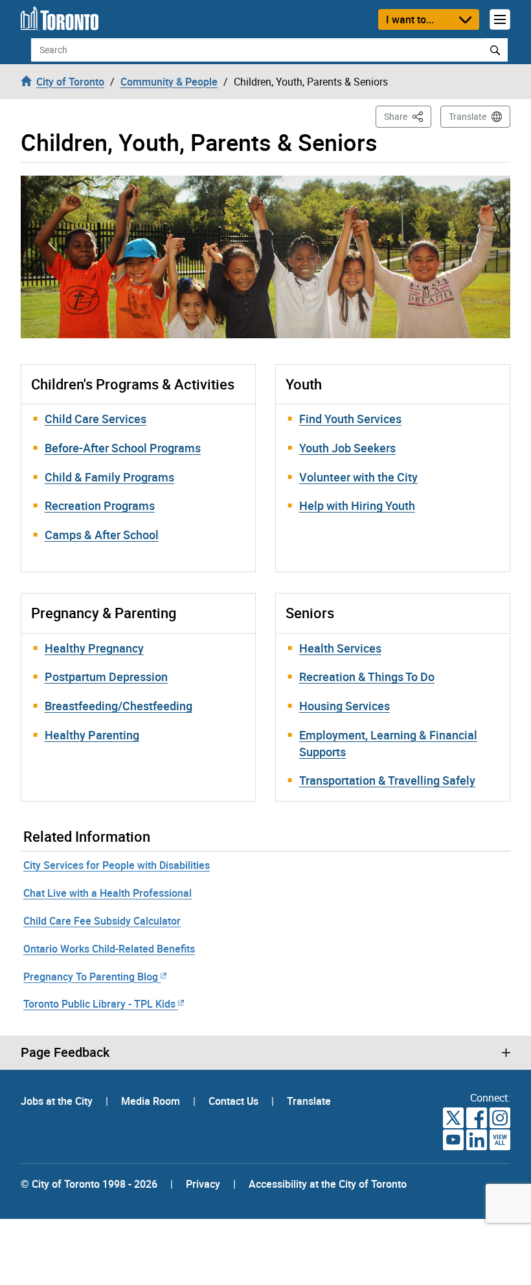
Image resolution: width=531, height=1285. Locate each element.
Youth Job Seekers (347, 448)
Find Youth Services (350, 418)
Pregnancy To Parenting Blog (90, 976)
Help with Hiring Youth (357, 505)
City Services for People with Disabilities (116, 865)
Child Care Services (95, 418)
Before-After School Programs (123, 448)
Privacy (203, 1184)
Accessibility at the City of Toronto (328, 1184)
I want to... (410, 19)
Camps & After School (102, 534)
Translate (467, 116)
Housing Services (344, 705)
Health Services (340, 648)
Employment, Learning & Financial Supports (388, 743)
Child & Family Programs (109, 477)
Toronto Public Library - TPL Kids (99, 1004)
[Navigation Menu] (500, 19)
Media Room (152, 1101)
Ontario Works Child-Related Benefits (109, 949)
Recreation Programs (100, 505)
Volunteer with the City (358, 477)
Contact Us (235, 1101)
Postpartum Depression (106, 676)
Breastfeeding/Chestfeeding (118, 705)
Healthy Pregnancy (94, 648)
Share (407, 116)
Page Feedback (65, 1052)
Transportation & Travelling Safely (387, 780)
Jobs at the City (58, 1101)
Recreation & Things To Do (367, 676)
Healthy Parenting (92, 735)
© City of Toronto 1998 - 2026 (89, 1184)
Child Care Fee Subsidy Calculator (102, 921)
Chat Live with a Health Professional (107, 893)
